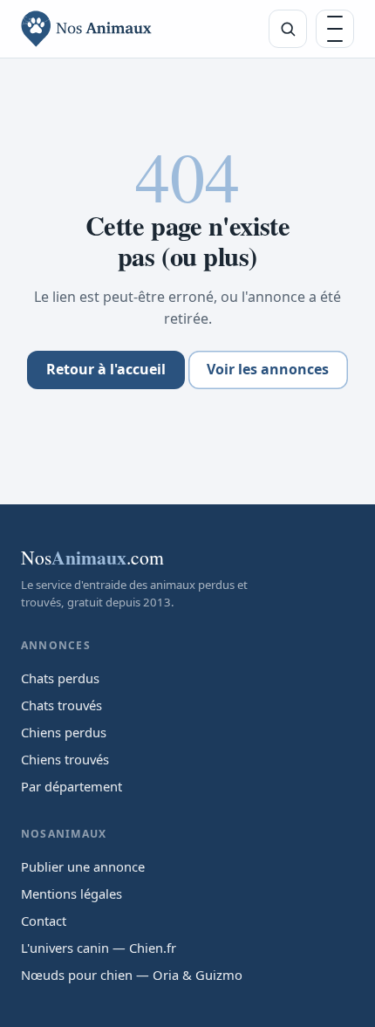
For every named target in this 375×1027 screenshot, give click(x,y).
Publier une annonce (83, 866)
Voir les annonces (268, 369)
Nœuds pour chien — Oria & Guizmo (131, 974)
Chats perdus (60, 678)
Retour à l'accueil (106, 369)
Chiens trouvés (65, 759)
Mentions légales (71, 893)
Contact (43, 920)
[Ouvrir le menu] (335, 29)
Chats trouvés (61, 705)
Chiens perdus (63, 732)
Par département (71, 786)
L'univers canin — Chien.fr (98, 947)
